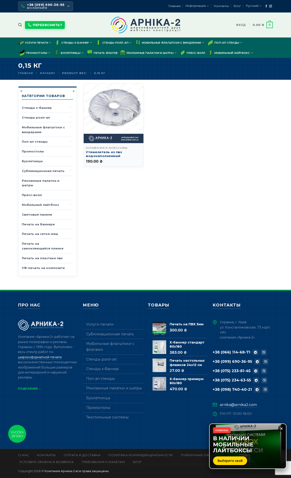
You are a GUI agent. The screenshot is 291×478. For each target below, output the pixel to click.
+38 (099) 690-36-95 (232, 361)
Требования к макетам (103, 462)
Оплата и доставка (82, 455)
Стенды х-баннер (75, 42)
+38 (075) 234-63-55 (232, 380)
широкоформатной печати (40, 357)
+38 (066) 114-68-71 (231, 352)
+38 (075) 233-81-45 (232, 371)
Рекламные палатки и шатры (150, 53)
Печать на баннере (38, 224)
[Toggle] (70, 107)
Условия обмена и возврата (46, 462)
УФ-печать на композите (43, 268)
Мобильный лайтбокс (232, 53)
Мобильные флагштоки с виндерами (171, 42)
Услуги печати (36, 42)
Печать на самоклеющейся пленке (42, 246)
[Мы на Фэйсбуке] (266, 6)
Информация (196, 5)
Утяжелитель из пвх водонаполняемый (104, 154)
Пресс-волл (196, 53)
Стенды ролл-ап (115, 42)
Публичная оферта (199, 455)
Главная (174, 6)
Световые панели (37, 214)
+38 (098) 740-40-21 (232, 389)
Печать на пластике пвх (42, 258)
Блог (237, 6)
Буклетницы (70, 53)
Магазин (47, 73)
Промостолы (36, 53)
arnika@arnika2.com (238, 405)
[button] (20, 24)
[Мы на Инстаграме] (270, 6)
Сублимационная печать (43, 171)
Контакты (221, 6)
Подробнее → (29, 388)
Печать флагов (106, 53)
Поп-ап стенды (226, 42)
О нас (23, 455)
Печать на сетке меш (40, 234)
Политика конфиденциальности (140, 455)
